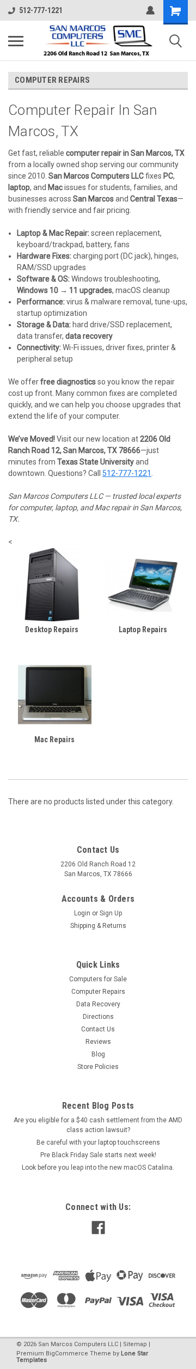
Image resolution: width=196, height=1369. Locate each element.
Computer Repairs (98, 991)
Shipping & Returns (98, 926)
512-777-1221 (41, 10)
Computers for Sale (98, 979)
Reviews (98, 1042)
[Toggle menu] (15, 40)
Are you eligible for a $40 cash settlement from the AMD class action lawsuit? (98, 1125)
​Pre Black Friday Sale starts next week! (98, 1155)
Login (82, 913)
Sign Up (111, 913)
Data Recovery (98, 1004)
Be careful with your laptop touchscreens (98, 1142)
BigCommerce (67, 1353)
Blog (98, 1054)
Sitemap (135, 1344)
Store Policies (98, 1067)
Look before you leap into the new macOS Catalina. (98, 1167)
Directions (98, 1016)
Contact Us (98, 1029)
